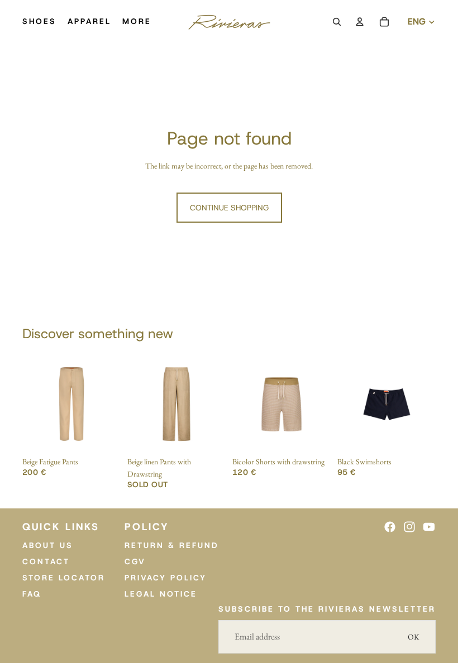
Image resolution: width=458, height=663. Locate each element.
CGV (135, 561)
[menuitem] (137, 22)
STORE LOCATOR (63, 577)
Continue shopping (229, 208)
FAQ (31, 593)
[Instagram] (409, 527)
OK (413, 637)
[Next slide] (108, 404)
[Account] (359, 21)
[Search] (337, 21)
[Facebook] (390, 527)
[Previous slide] (34, 404)
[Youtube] (429, 527)
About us (47, 545)
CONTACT (46, 561)
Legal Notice (161, 593)
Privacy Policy (166, 577)
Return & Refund (172, 545)
